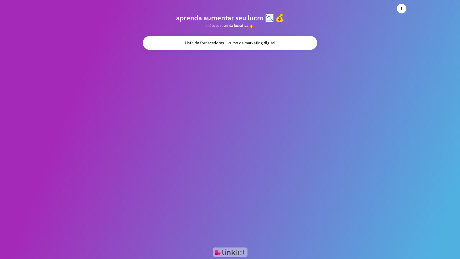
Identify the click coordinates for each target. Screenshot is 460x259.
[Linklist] (230, 252)
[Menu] (401, 8)
